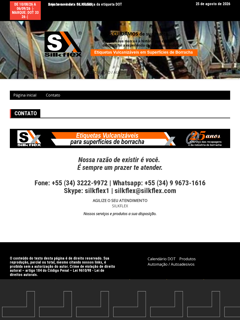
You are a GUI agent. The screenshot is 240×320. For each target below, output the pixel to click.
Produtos (66, 72)
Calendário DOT (31, 72)
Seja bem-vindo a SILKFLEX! (70, 4)
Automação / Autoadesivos (114, 72)
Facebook (180, 4)
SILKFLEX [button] (120, 205)
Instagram (186, 4)
